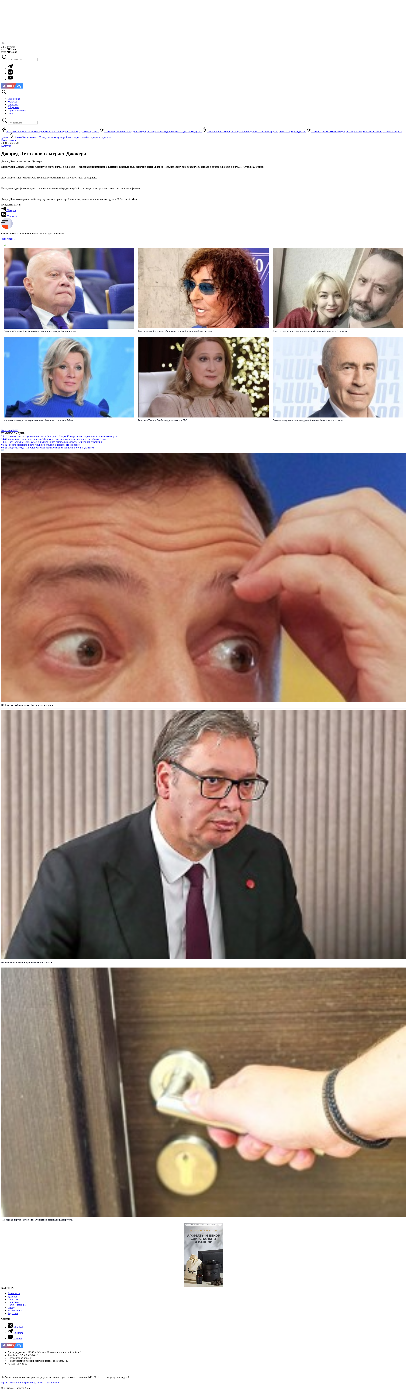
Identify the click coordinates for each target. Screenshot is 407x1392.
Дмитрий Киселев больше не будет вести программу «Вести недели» (40, 331)
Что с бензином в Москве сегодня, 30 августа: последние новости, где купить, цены (52, 131)
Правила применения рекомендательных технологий (30, 1382)
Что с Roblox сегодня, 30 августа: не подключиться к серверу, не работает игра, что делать (256, 131)
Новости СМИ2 (9, 430)
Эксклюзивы (15, 1310)
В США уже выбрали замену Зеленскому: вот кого (27, 705)
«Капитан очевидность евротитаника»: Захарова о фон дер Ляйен (38, 420)
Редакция (13, 1313)
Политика (13, 1299)
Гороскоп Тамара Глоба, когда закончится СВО (162, 420)
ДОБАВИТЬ (8, 239)
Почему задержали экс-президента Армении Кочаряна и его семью (308, 420)
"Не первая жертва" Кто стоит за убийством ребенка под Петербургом (37, 1220)
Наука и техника (17, 1304)
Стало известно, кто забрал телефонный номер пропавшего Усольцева (310, 331)
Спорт (11, 1307)
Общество (13, 1302)
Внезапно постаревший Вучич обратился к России (26, 962)
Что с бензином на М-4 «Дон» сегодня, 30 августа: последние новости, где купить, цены (153, 131)
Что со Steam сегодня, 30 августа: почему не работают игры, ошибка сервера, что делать (62, 137)
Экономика (14, 1293)
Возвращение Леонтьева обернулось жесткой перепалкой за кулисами (175, 331)
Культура (6, 145)
